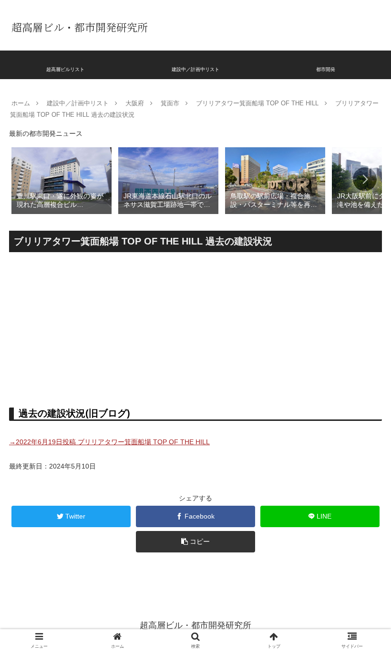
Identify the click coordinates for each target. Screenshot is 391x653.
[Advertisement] (195, 326)
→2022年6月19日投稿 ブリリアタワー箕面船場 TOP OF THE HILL (109, 442)
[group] (61, 179)
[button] (365, 179)
